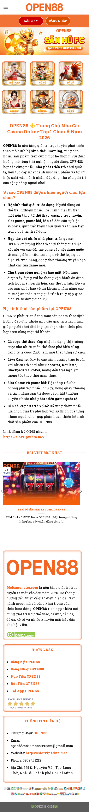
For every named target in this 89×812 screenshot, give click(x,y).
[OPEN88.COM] (44, 7)
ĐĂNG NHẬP (58, 21)
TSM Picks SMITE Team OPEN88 (41, 509)
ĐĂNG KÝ (31, 21)
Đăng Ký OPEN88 (25, 662)
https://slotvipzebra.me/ (23, 437)
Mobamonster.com (22, 587)
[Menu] (5, 7)
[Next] (81, 500)
